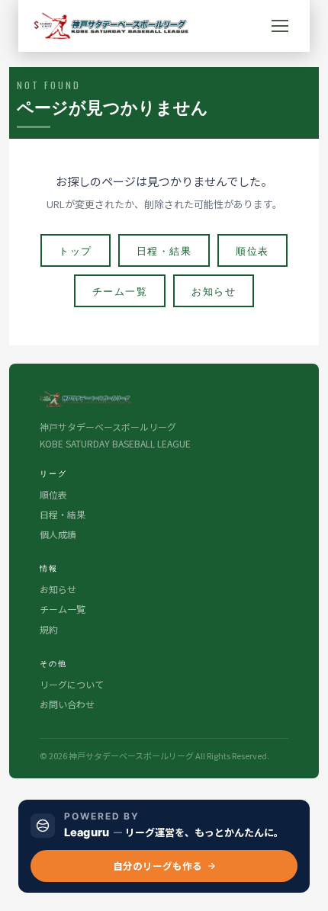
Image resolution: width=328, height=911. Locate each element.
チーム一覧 (120, 290)
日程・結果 (164, 250)
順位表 (252, 250)
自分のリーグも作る (157, 865)
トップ (75, 250)
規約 (49, 629)
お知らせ (213, 290)
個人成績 (58, 534)
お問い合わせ (67, 704)
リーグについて (72, 684)
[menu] (279, 26)
